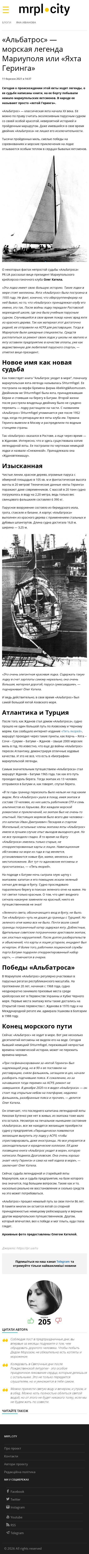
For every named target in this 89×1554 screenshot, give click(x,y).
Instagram (18, 1507)
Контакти (11, 1456)
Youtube (16, 1517)
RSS (13, 1525)
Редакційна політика (19, 1472)
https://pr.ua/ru (27, 1248)
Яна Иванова (26, 22)
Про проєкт (12, 1448)
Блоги (6, 22)
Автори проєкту (16, 1464)
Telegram (63, 1261)
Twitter (15, 1499)
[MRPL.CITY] (44, 9)
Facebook (17, 1491)
